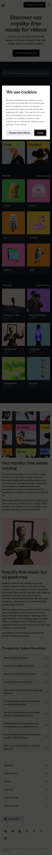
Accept (40, 133)
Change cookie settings (19, 133)
